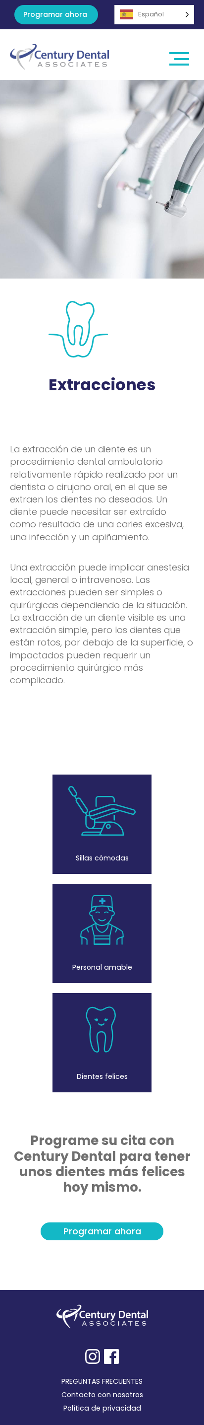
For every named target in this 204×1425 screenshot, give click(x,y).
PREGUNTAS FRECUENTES (102, 1381)
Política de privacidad (102, 1408)
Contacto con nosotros (102, 1395)
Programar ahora (55, 14)
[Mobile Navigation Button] (179, 55)
